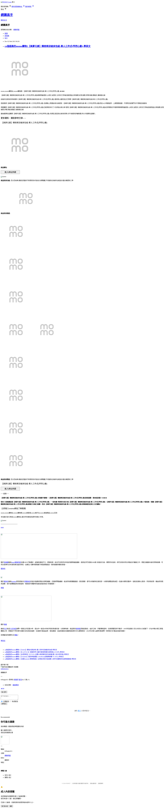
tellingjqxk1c (5, 669)
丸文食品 (13, 628)
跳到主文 (4, 20)
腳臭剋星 (18, 562)
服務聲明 (100, 783)
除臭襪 (6, 562)
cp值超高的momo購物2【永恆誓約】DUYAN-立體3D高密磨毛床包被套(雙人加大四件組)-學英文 (37, 654)
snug (2, 527)
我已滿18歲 (5, 806)
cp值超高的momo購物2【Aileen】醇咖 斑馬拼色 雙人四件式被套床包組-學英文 (31, 650)
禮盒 (16, 635)
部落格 (7, 36)
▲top (2, 688)
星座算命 (16, 685)
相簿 (6, 33)
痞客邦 (16, 679)
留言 (20, 679)
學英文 (3, 641)
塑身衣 (3, 568)
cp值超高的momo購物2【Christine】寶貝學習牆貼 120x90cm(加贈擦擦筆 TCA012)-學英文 (34, 656)
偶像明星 (16, 29)
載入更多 (4, 692)
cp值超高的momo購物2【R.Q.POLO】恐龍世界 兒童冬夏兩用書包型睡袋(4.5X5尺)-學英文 (35, 652)
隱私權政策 (93, 783)
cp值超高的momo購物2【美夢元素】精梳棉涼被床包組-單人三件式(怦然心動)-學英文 (48, 46)
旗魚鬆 (78, 628)
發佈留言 (4, 703)
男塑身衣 (27, 581)
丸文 (5, 628)
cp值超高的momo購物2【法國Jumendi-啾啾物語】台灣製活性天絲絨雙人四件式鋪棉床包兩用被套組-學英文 (40, 659)
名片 (6, 38)
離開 (11, 806)
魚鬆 (2, 588)
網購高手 (7, 15)
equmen (13, 581)
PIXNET (68, 783)
